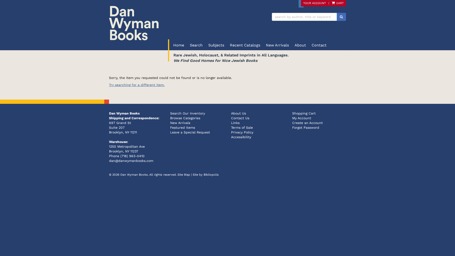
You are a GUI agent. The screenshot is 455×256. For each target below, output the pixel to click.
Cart (339, 3)
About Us (238, 113)
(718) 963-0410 (132, 156)
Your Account (314, 3)
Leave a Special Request (190, 132)
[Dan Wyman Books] (166, 23)
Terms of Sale (242, 127)
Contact (319, 45)
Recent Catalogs (245, 45)
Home (178, 45)
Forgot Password (305, 127)
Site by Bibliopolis (206, 174)
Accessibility (241, 137)
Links (235, 123)
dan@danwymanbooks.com (131, 161)
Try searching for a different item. (137, 85)
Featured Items (182, 127)
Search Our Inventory (187, 113)
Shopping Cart (304, 113)
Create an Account (307, 123)
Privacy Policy (242, 132)
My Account (301, 118)
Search (196, 45)
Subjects (216, 45)
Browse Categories (185, 118)
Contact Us (240, 118)
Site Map (183, 174)
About (300, 45)
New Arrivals (277, 45)
